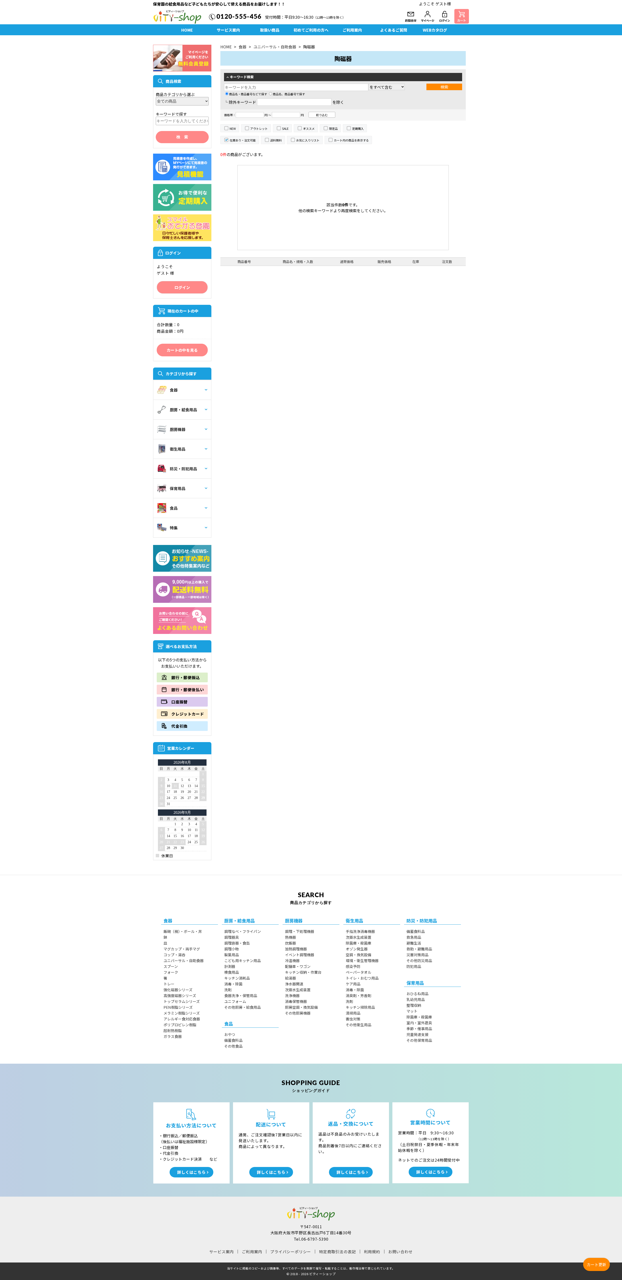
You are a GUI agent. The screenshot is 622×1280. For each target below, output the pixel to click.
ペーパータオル (358, 972)
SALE (285, 128)
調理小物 (231, 948)
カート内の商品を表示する (351, 140)
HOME (187, 30)
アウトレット (259, 128)
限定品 (333, 128)
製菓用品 (231, 954)
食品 (174, 508)
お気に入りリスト (308, 140)
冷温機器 (292, 960)
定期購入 (358, 128)
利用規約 (372, 1251)
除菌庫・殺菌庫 (358, 943)
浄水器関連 (294, 983)
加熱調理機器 (296, 948)
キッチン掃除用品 (360, 1007)
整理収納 (413, 1005)
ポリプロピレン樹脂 (180, 1024)
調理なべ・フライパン (242, 931)
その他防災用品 (419, 960)
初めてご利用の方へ (311, 30)
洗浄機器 (292, 995)
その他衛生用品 (358, 1024)
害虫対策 (353, 1018)
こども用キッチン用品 (242, 960)
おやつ (229, 1034)
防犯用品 (413, 966)
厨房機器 (177, 429)
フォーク (171, 972)
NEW (233, 128)
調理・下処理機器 (299, 931)
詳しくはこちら (191, 1172)
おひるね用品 (417, 993)
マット (411, 1011)
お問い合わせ (400, 1251)
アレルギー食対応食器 (182, 1018)
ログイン (182, 287)
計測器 (229, 966)
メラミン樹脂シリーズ (182, 1013)
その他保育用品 (419, 1040)
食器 (174, 390)
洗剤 (228, 989)
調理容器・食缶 (237, 943)
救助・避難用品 (419, 948)
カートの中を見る (182, 350)
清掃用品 (353, 1013)
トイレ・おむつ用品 (362, 978)
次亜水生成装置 (298, 989)
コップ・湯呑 (174, 954)
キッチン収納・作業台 (303, 972)
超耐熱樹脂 (173, 1030)
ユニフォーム (235, 1001)
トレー (169, 983)
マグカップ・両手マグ (182, 948)
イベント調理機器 (299, 954)
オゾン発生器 (357, 948)
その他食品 (233, 1046)
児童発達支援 (417, 1034)
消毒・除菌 (233, 983)
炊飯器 (290, 943)
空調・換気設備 (358, 954)
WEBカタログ (435, 30)
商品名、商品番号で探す (289, 94)
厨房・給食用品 (183, 409)
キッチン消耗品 (237, 978)
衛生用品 (177, 449)
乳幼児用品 (415, 999)
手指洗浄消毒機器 (360, 931)
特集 (174, 528)
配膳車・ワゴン (298, 966)
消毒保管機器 (296, 1001)
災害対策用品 (417, 954)
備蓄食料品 (233, 1040)
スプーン (171, 966)
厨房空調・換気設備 (301, 1007)
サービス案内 (228, 30)
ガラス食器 (173, 1036)
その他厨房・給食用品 (242, 1007)
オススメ (309, 128)
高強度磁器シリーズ (180, 995)
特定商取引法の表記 (337, 1251)
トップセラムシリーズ (182, 1001)
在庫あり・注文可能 (243, 140)
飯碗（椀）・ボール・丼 (183, 931)
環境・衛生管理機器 (362, 960)
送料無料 (276, 140)
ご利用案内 (352, 30)
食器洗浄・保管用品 (240, 995)
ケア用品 (353, 983)
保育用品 (177, 488)
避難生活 (413, 943)
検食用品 (231, 972)
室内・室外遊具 (419, 1022)
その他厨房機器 (298, 1013)
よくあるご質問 (393, 30)
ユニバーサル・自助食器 (274, 47)
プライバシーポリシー (290, 1251)
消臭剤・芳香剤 (358, 995)
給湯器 (290, 978)
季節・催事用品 (419, 1028)
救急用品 (413, 937)
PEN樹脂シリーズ (178, 1007)
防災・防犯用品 (183, 469)
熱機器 (290, 937)
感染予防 (353, 966)
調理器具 (231, 937)
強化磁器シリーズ (178, 989)
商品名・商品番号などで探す (248, 94)
